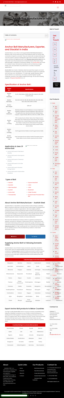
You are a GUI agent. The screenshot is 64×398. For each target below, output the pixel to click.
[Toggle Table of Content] (46, 35)
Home (21, 368)
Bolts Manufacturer (39, 368)
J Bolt (29, 187)
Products (22, 370)
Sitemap (39, 393)
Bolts (53, 103)
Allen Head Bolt (12, 187)
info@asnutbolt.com (21, 2)
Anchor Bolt (36, 62)
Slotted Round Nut (56, 227)
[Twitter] (55, 2)
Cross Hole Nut (56, 221)
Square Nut (56, 183)
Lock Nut (56, 202)
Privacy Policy (32, 393)
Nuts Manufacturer (39, 370)
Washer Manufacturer (40, 375)
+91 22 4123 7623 (9, 2)
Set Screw (56, 252)
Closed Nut (56, 206)
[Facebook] (53, 2)
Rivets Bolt (31, 190)
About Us (22, 373)
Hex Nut (56, 172)
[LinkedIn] (58, 2)
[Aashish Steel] (13, 7)
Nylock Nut (56, 192)
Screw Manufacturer (39, 373)
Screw (54, 232)
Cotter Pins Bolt (32, 192)
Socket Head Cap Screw (56, 246)
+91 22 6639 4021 (53, 378)
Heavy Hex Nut (56, 178)
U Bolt (29, 185)
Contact (22, 375)
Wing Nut (56, 197)
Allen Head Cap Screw (56, 238)
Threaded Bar (12, 194)
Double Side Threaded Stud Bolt (56, 119)
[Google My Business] (60, 2)
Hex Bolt (10, 182)
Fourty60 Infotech (50, 391)
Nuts (53, 168)
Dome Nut (56, 188)
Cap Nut (56, 216)
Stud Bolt (10, 185)
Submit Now (57, 84)
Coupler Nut (56, 211)
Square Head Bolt (15, 78)
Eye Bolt (10, 190)
